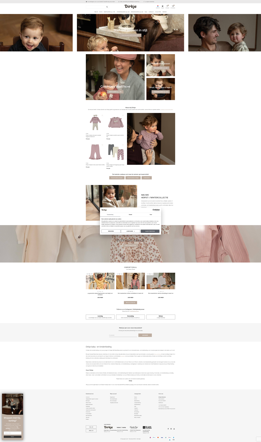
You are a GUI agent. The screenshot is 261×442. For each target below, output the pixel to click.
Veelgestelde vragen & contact (92, 398)
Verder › (12, 436)
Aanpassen (129, 231)
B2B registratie (89, 415)
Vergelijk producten (114, 402)
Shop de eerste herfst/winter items (130, 35)
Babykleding (136, 400)
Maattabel (88, 406)
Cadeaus (151, 12)
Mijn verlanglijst (113, 400)
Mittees (87, 419)
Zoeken (107, 7)
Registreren (112, 397)
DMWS (134, 438)
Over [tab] (151, 214)
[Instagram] (171, 428)
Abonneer (145, 335)
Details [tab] (130, 214)
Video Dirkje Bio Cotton (90, 408)
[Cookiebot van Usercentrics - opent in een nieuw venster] (154, 210)
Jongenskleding (137, 402)
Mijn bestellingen (113, 398)
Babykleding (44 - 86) (109, 12)
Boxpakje (136, 413)
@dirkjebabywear (134, 311)
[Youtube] (174, 428)
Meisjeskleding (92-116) (137, 12)
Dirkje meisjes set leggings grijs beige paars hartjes (115, 165)
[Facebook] (168, 428)
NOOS (100, 12)
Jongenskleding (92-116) (123, 12)
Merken (165, 12)
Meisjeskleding (137, 404)
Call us (91, 427)
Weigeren (111, 231)
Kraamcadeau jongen (116, 177)
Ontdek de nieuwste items (166, 109)
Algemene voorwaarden (91, 410)
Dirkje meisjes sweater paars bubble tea (115, 136)
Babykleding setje (138, 415)
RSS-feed (138, 438)
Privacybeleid (88, 413)
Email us (91, 430)
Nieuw (96, 12)
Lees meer (100, 297)
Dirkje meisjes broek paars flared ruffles (95, 164)
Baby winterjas (137, 417)
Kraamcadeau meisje (133, 177)
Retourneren (88, 402)
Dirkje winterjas (157, 354)
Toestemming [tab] (110, 214)
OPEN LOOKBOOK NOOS (130, 245)
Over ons (87, 397)
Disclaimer (88, 411)
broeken (123, 356)
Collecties (158, 12)
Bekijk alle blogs (130, 302)
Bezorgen (88, 400)
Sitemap (87, 417)
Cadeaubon (147, 177)
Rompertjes (136, 411)
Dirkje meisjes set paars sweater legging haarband (93, 136)
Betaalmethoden (89, 404)
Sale (146, 12)
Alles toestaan (150, 231)
